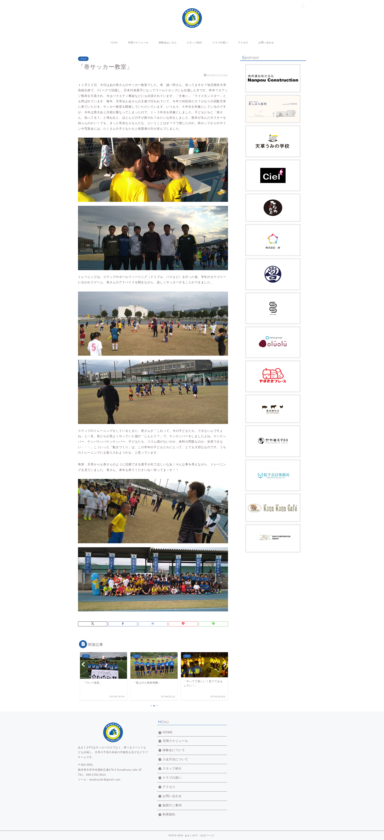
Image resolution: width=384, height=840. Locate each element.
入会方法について (175, 759)
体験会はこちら (168, 42)
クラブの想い (220, 42)
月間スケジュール (138, 42)
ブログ (83, 59)
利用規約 (169, 814)
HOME (114, 42)
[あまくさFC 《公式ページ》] (192, 25)
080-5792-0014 (96, 774)
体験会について (174, 750)
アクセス (243, 42)
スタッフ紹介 (194, 42)
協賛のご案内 (172, 805)
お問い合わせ (266, 42)
